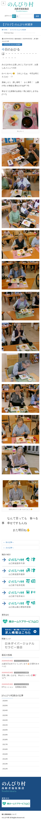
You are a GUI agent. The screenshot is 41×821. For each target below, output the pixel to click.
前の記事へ (10, 542)
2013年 (5, 764)
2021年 (5, 725)
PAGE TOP (37, 794)
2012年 (5, 769)
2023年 (5, 715)
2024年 (5, 710)
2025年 (5, 705)
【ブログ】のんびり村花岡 (21, 660)
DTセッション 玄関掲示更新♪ (14, 687)
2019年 (5, 735)
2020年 (5, 730)
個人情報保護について (9, 814)
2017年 (5, 744)
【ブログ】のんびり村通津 (12, 44)
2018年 (5, 739)
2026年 (5, 701)
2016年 (5, 749)
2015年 (5, 754)
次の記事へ (10, 548)
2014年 (5, 759)
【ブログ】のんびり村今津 (21, 684)
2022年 (5, 720)
